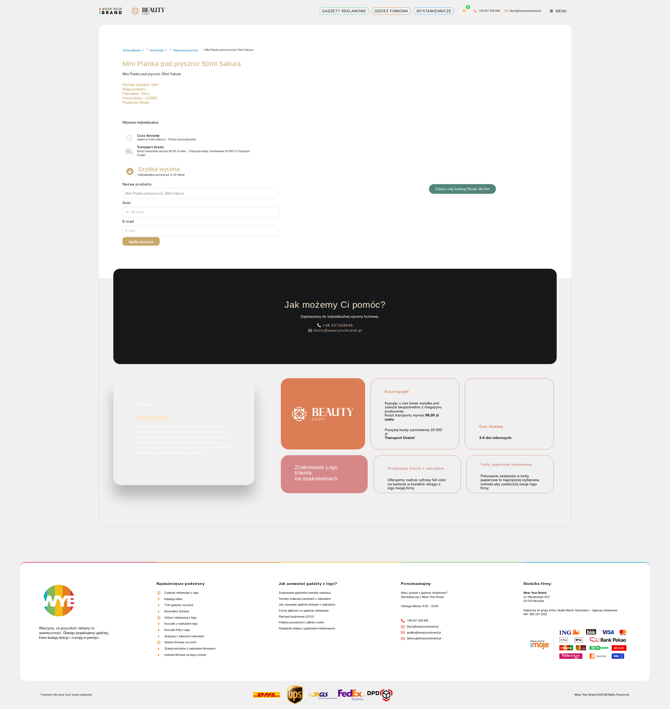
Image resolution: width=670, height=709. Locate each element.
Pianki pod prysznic (185, 50)
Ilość (126, 203)
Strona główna (131, 50)
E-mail (128, 221)
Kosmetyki (157, 50)
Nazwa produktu (137, 184)
